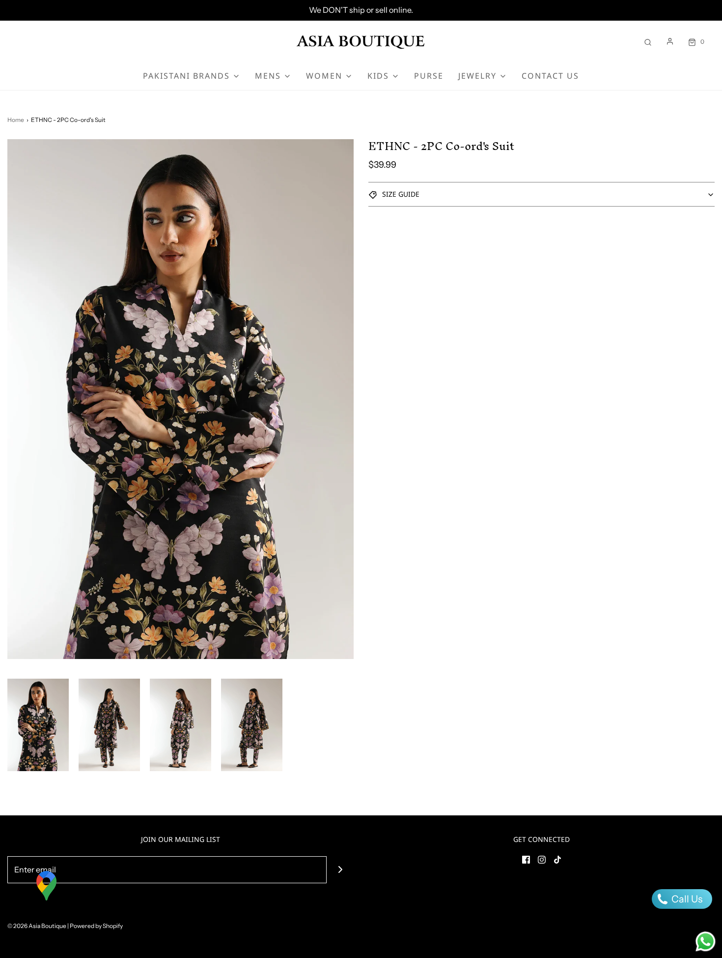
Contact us (550, 75)
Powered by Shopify (96, 925)
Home (15, 119)
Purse (429, 75)
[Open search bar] (648, 41)
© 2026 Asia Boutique (36, 925)
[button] (38, 725)
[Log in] (670, 41)
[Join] (340, 869)
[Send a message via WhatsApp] (705, 941)
